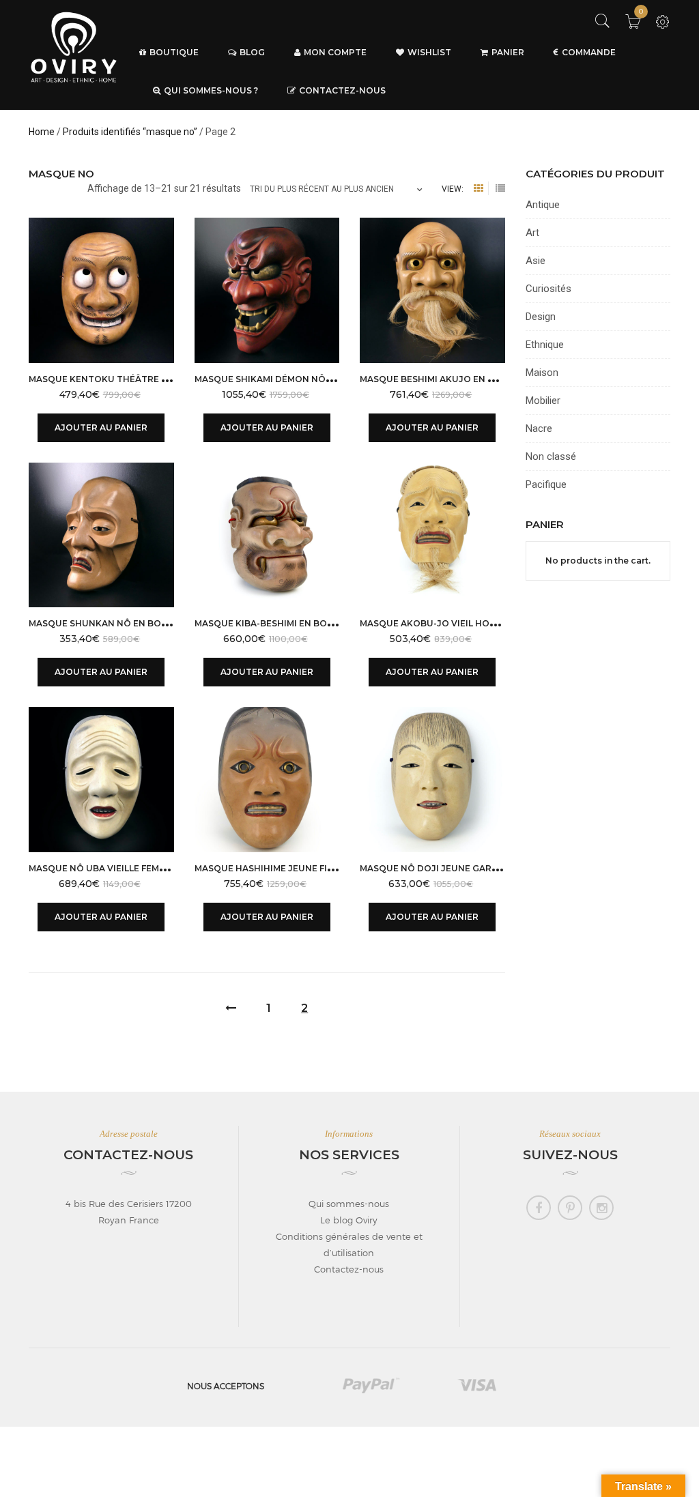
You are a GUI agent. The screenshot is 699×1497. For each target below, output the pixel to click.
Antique (543, 205)
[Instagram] (601, 1207)
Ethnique (545, 344)
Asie (535, 261)
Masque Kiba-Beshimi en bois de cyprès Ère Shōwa (319, 623)
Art (532, 233)
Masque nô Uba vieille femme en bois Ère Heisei (144, 868)
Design (541, 316)
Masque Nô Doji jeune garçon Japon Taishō (471, 868)
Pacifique (546, 484)
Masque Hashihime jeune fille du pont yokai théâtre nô (336, 868)
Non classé (551, 456)
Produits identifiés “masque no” (130, 131)
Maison (542, 372)
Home (42, 131)
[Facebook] (538, 1207)
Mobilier (543, 400)
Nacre (539, 428)
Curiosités (548, 288)
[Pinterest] (570, 1207)
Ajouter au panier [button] (101, 427)
